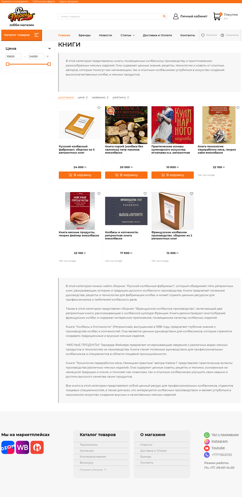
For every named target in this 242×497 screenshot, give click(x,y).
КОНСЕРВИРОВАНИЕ (93, 456)
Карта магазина (69, 1)
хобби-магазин (21, 24)
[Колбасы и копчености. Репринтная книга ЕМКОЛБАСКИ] (126, 211)
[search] (164, 16)
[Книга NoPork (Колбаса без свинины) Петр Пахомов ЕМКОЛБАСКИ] (126, 125)
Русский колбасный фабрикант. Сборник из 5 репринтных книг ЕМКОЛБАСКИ (77, 151)
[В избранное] (99, 108)
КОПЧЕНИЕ (87, 450)
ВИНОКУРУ (86, 462)
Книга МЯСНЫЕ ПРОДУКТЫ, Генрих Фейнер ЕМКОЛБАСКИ (79, 234)
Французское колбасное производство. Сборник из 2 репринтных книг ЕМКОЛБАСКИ (171, 237)
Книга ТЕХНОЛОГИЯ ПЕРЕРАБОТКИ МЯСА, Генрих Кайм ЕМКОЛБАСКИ (217, 150)
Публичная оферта (44, 1)
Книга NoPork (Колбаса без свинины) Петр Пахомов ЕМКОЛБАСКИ (124, 150)
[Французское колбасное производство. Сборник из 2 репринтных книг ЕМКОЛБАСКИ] (172, 211)
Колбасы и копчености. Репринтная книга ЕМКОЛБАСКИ (122, 235)
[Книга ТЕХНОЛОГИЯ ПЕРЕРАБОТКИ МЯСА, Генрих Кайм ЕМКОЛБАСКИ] (219, 125)
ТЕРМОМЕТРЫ (89, 444)
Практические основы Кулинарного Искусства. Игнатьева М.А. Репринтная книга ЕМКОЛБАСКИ (170, 151)
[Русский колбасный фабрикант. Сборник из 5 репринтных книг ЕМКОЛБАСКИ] (80, 125)
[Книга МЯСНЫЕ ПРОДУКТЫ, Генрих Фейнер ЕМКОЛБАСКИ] (80, 211)
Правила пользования (14, 1)
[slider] (7, 64)
